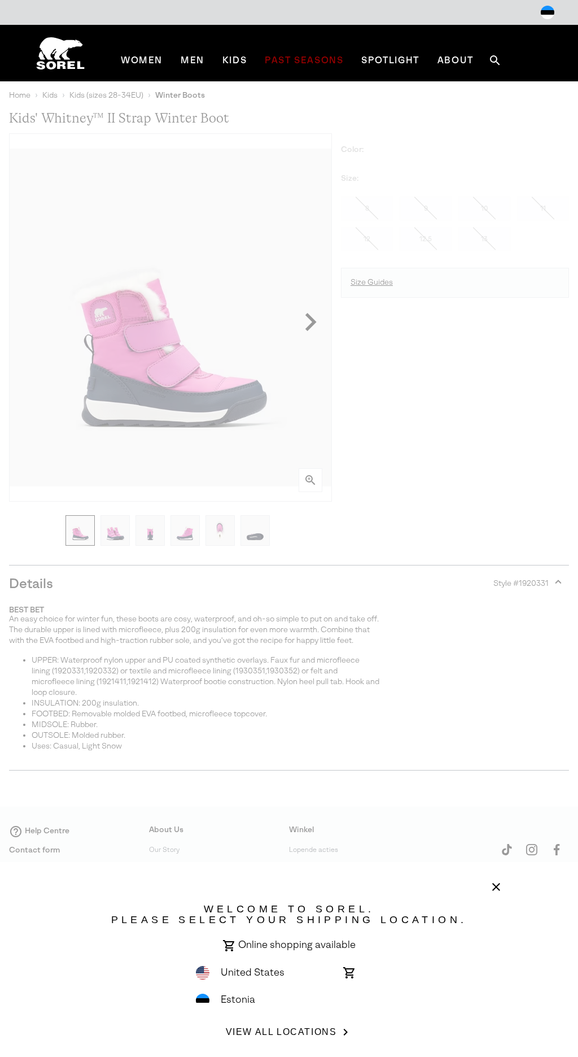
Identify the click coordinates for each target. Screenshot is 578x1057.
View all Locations (281, 1032)
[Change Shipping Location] (547, 12)
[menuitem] (142, 60)
